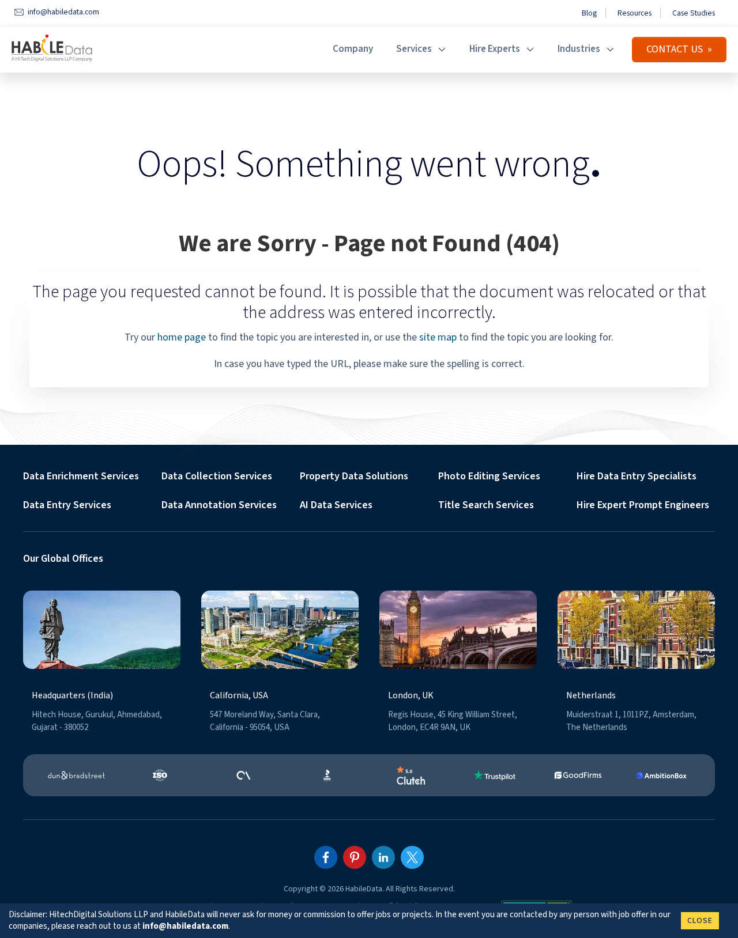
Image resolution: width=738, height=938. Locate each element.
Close (700, 920)
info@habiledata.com (185, 926)
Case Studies (693, 13)
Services (414, 49)
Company (353, 49)
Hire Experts (494, 49)
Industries (579, 49)
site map (438, 337)
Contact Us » (679, 49)
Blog (589, 13)
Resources (634, 13)
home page (181, 337)
